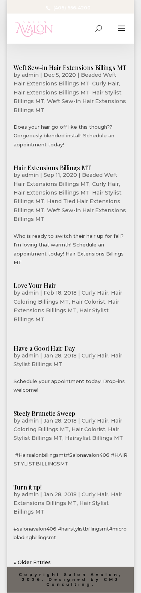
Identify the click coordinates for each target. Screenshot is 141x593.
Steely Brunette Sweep (44, 413)
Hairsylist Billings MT (94, 438)
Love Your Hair (35, 285)
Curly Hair (105, 83)
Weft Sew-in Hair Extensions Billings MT (70, 67)
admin (30, 74)
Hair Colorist (88, 301)
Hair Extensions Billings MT (51, 92)
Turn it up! (28, 487)
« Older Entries (32, 562)
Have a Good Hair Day (44, 348)
